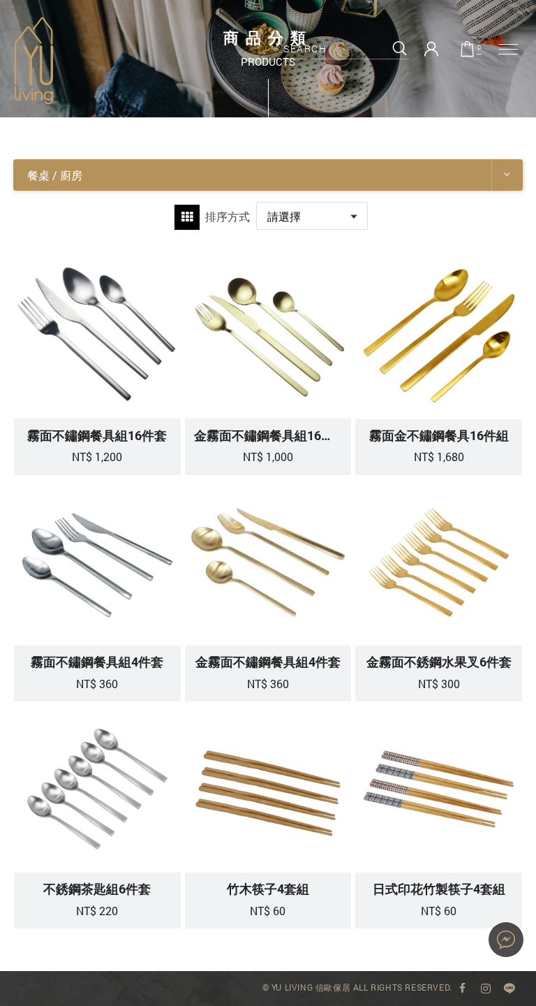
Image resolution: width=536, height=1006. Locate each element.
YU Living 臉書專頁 (462, 988)
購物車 (479, 47)
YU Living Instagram (485, 988)
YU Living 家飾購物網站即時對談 (506, 939)
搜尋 (400, 49)
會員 (431, 49)
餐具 (34, 61)
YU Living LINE (509, 988)
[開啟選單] (508, 49)
